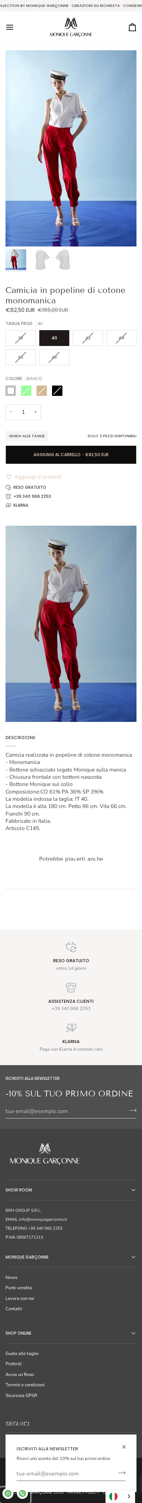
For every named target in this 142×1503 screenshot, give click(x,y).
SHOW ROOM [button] (19, 1190)
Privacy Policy (83, 1492)
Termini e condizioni (25, 1385)
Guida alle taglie (27, 436)
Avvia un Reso (20, 1374)
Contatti (14, 1309)
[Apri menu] (16, 27)
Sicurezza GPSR (21, 1395)
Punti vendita (19, 1288)
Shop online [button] (18, 1333)
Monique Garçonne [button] (27, 1257)
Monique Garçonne (31, 1492)
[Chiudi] (127, 1446)
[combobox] (120, 1496)
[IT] (120, 1496)
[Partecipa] (119, 1473)
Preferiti (14, 1364)
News (11, 1277)
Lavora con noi (20, 1298)
